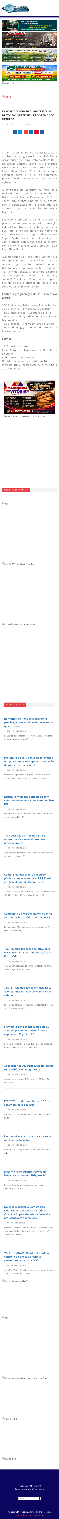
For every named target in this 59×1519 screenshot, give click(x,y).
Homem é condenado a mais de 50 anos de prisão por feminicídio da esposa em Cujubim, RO (26, 1030)
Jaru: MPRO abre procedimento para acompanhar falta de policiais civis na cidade (28, 991)
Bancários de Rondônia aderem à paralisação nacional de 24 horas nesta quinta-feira (29, 722)
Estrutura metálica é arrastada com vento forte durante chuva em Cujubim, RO (29, 800)
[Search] (40, 1498)
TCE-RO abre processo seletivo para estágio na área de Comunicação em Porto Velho (27, 952)
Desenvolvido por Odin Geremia (29, 1515)
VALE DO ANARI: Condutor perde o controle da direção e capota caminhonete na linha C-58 (26, 1257)
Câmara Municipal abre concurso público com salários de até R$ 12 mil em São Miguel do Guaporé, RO (27, 878)
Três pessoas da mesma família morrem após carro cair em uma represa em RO (24, 839)
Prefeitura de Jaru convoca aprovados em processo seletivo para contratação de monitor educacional (29, 761)
